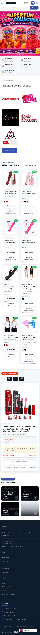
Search (34, 8)
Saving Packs (6, 568)
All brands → (9, 150)
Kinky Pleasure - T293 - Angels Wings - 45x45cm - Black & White (29, 290)
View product (11, 206)
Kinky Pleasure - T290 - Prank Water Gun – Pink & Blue (29, 340)
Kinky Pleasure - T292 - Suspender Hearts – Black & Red (11, 340)
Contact (4, 590)
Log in (8, 449)
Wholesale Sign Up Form (9, 587)
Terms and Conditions (8, 594)
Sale (3, 565)
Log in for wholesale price (11, 212)
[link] (10, 98)
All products (5, 558)
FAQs (3, 598)
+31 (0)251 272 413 (10, 609)
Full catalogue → (32, 165)
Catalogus (5, 572)
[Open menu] (37, 3)
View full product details (19, 462)
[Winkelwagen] (33, 3)
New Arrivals (6, 561)
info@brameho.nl (9, 612)
